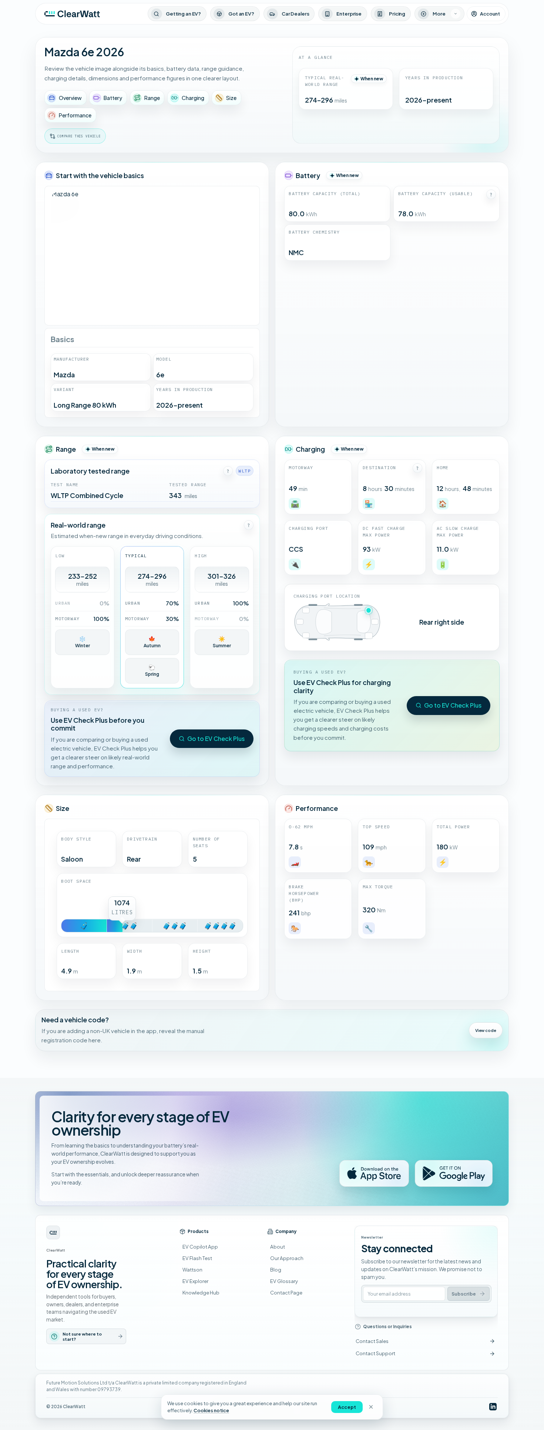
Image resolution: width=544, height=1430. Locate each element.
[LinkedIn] (493, 1407)
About (277, 1246)
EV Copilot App (200, 1246)
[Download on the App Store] (374, 1173)
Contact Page (286, 1292)
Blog (275, 1269)
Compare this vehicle (79, 136)
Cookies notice (211, 1410)
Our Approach (286, 1258)
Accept (347, 1407)
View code (485, 1030)
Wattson (192, 1269)
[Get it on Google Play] (454, 1173)
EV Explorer (195, 1281)
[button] (491, 194)
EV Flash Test (197, 1258)
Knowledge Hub (200, 1292)
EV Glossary (284, 1281)
